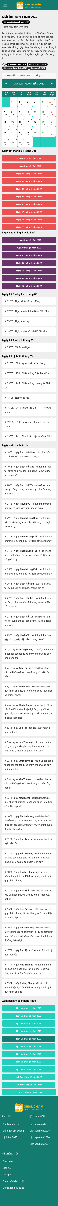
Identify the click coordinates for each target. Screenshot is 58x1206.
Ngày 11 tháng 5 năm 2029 (29, 173)
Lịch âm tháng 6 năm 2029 (28, 1046)
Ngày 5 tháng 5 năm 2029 (29, 240)
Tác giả (7, 1174)
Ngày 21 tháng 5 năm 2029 (29, 270)
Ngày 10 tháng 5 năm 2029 (29, 255)
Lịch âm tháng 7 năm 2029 (28, 1054)
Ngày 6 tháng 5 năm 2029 (29, 166)
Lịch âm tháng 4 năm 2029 (28, 1031)
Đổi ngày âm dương (13, 1130)
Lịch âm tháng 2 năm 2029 (28, 1015)
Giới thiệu (8, 1161)
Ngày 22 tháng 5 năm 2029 (29, 278)
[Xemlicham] (29, 5)
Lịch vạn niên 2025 (40, 1130)
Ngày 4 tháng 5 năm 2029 (29, 158)
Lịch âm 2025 (10, 1137)
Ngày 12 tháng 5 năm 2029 (29, 181)
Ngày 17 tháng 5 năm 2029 (29, 263)
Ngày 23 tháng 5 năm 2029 (29, 204)
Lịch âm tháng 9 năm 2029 (28, 1069)
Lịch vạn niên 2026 (40, 1137)
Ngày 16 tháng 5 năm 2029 (29, 189)
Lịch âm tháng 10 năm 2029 (29, 1077)
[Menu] (5, 5)
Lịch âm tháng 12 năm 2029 (29, 1092)
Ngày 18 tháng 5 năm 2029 (29, 196)
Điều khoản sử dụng (13, 1187)
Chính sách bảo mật (13, 1181)
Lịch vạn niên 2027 (40, 1144)
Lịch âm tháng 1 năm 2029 (28, 1008)
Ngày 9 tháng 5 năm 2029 (29, 247)
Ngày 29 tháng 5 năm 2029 (29, 286)
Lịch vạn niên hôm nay (42, 1124)
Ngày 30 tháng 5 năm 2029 (29, 227)
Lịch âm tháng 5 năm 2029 (28, 1038)
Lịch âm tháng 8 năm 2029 (28, 1061)
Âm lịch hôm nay (12, 1124)
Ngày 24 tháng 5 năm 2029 (29, 212)
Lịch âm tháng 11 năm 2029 (29, 1084)
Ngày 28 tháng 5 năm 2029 (29, 219)
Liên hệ (7, 1168)
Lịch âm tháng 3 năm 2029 (28, 1023)
